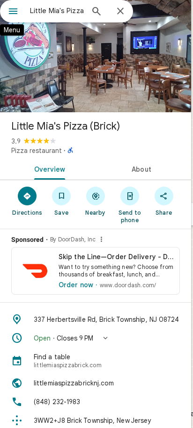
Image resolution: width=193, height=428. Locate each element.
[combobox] (56, 10)
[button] (95, 338)
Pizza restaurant (36, 150)
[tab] (48, 168)
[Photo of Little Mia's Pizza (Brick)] (95, 56)
